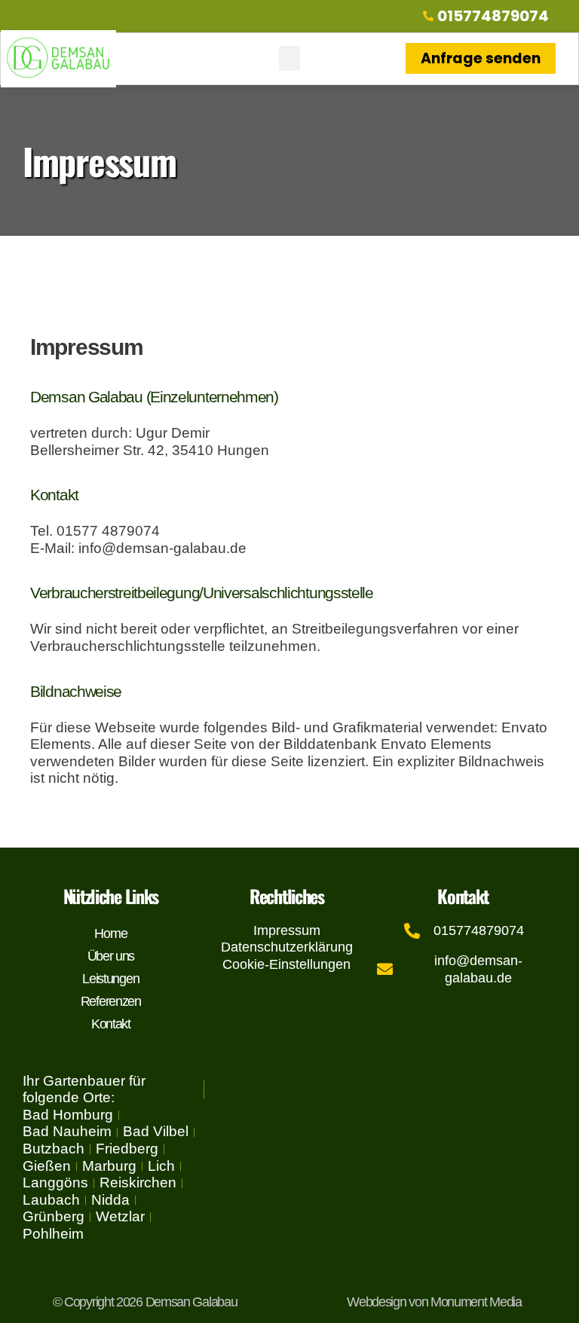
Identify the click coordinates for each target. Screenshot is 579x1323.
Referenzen (111, 1001)
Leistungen (110, 978)
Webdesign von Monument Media (434, 1301)
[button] (289, 58)
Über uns (111, 956)
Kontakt (110, 1023)
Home (110, 933)
